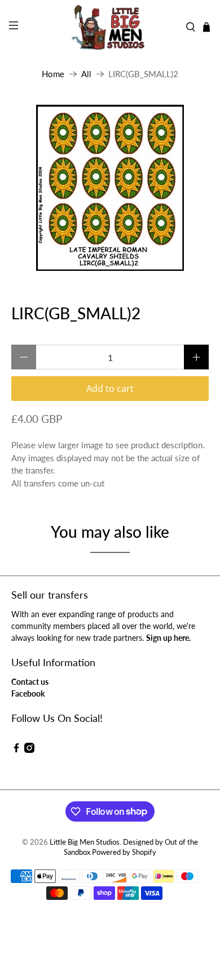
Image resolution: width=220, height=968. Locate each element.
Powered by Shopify (124, 852)
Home (53, 74)
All (86, 74)
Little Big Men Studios (85, 842)
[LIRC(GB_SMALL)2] (110, 188)
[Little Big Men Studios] (110, 27)
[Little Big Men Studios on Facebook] (16, 750)
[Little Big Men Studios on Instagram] (29, 750)
